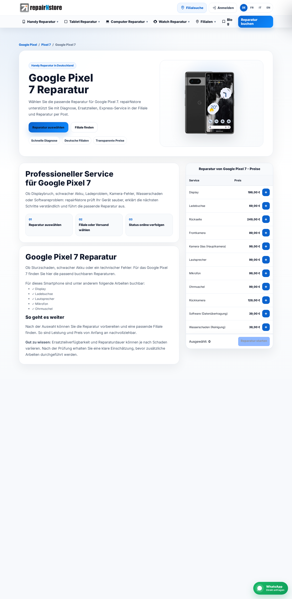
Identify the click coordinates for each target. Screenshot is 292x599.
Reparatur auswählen (48, 127)
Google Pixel (28, 45)
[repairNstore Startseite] (41, 7)
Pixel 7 (46, 45)
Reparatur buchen (249, 22)
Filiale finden (84, 127)
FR (252, 7)
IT (260, 7)
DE (244, 7)
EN (268, 7)
